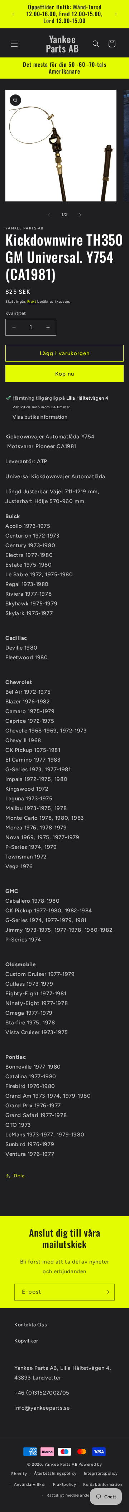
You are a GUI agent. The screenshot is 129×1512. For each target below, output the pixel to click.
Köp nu (64, 374)
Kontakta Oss (30, 1325)
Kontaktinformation (102, 1484)
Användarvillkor (30, 1484)
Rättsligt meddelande (68, 1495)
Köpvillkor (26, 1341)
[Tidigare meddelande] (13, 14)
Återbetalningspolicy (55, 1473)
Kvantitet (15, 313)
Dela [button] (19, 1176)
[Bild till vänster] (49, 215)
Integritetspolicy (101, 1473)
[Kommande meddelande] (116, 14)
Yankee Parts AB (61, 1464)
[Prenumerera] (106, 1292)
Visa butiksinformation (40, 417)
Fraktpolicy (64, 1484)
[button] (14, 44)
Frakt (32, 301)
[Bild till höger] (80, 215)
